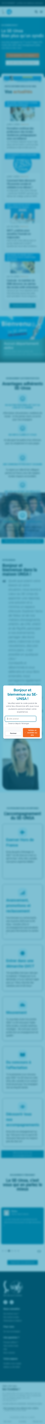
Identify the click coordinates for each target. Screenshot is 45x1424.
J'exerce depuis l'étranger (18, 723)
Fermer (13, 733)
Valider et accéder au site (32, 732)
